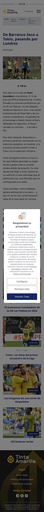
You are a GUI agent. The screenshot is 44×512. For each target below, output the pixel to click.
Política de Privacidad (22, 274)
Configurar (22, 281)
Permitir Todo (22, 296)
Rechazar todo (22, 289)
